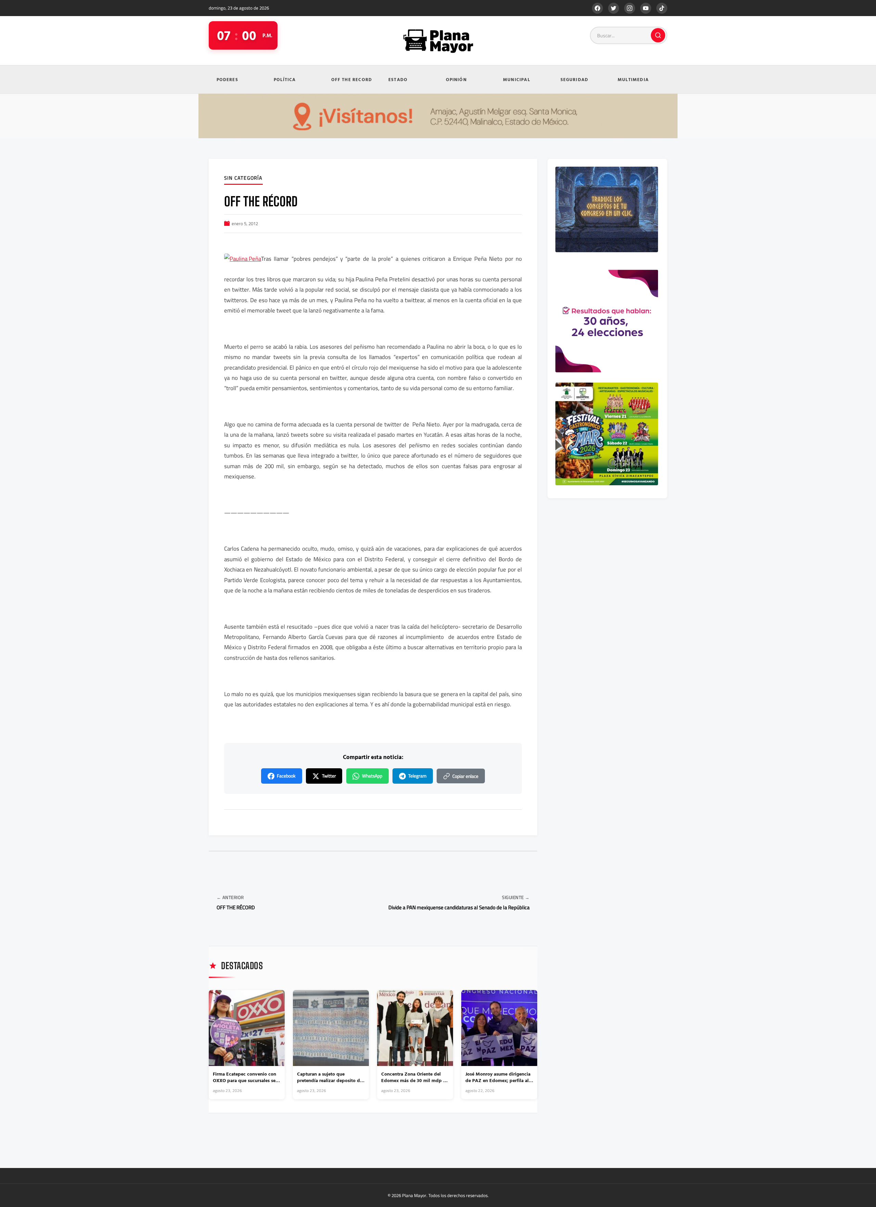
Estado (398, 79)
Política (285, 79)
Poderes (227, 79)
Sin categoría (243, 178)
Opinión (456, 79)
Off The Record (351, 79)
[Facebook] (597, 8)
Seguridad (575, 79)
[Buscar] (658, 35)
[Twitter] (613, 8)
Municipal (516, 79)
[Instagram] (629, 8)
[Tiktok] (661, 8)
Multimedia (633, 79)
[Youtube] (645, 8)
